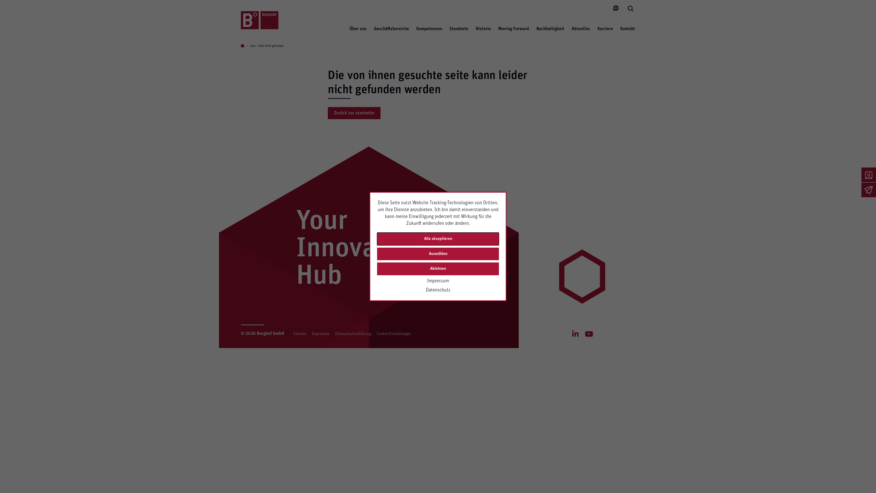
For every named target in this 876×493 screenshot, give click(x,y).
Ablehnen (438, 269)
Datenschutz (438, 290)
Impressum (438, 280)
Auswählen (438, 254)
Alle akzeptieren (438, 239)
